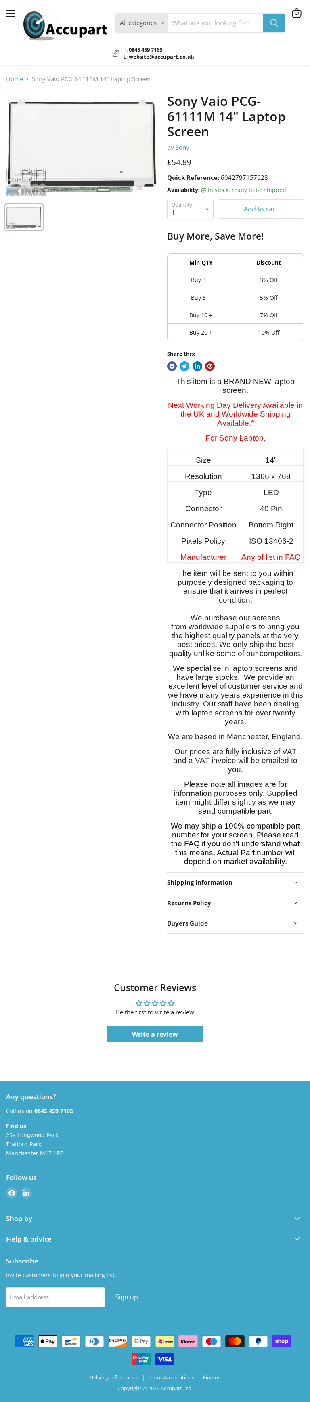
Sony (182, 147)
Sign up (126, 1296)
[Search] (274, 23)
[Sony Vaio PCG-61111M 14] (24, 217)
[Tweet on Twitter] (184, 366)
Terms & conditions (171, 1377)
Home (14, 79)
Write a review (155, 1034)
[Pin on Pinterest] (210, 366)
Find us (211, 1377)
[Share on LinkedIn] (197, 366)
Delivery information (114, 1377)
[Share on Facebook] (172, 366)
